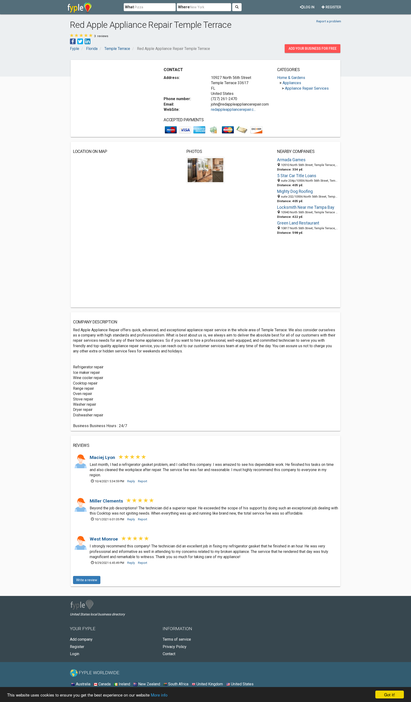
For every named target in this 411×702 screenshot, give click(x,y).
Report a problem (328, 21)
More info (159, 695)
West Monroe (104, 539)
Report (142, 481)
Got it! (389, 694)
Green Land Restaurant (298, 223)
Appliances (292, 83)
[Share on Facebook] (73, 41)
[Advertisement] (113, 95)
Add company (81, 639)
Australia (82, 684)
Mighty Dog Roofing (295, 191)
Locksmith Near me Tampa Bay (305, 207)
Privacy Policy (174, 646)
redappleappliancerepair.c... (233, 109)
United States (242, 684)
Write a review (86, 580)
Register (333, 7)
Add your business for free (313, 48)
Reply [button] (131, 481)
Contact (169, 654)
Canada (104, 684)
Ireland (124, 684)
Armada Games (291, 159)
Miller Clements (107, 501)
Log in (308, 7)
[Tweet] (80, 41)
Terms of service (177, 639)
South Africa (177, 684)
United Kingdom (209, 684)
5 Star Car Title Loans (296, 175)
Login (74, 654)
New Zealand (148, 684)
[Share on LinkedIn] (87, 41)
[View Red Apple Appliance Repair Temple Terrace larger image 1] (205, 170)
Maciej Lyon (103, 457)
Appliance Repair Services (307, 88)
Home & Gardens (291, 77)
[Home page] (79, 7)
